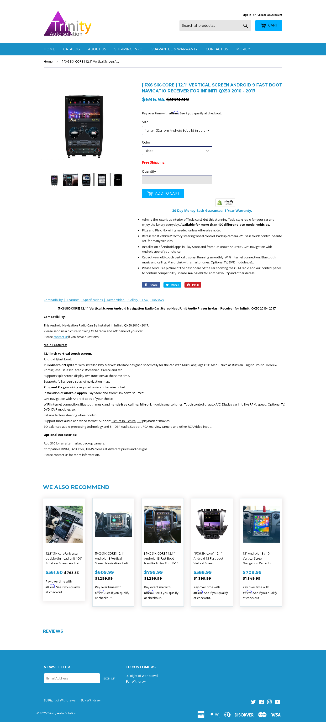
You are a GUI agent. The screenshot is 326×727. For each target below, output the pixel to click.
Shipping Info (128, 49)
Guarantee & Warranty (174, 49)
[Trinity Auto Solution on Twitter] (253, 702)
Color (146, 142)
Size (145, 122)
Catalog (71, 49)
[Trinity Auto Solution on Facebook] (261, 702)
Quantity (149, 171)
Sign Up (109, 678)
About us (97, 49)
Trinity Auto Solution (62, 713)
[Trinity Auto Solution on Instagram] (269, 702)
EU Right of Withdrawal (142, 676)
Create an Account (270, 14)
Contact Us (217, 49)
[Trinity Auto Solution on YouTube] (277, 702)
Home (49, 49)
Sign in (247, 14)
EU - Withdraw (136, 681)
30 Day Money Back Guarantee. (197, 210)
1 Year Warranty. (237, 210)
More (241, 49)
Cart (272, 25)
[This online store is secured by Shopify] (225, 205)
